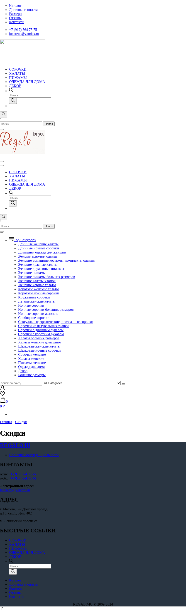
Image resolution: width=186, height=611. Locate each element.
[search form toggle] (3, 114)
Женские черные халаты (37, 285)
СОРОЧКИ (18, 69)
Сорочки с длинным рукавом (41, 330)
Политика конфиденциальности (34, 455)
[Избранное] (2, 395)
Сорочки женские (32, 354)
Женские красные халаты (37, 264)
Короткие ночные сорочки (38, 293)
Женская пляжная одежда (37, 256)
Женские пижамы (32, 273)
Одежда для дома (31, 367)
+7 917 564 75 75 (23, 474)
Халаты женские (31, 358)
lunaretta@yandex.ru (24, 34)
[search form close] (2, 129)
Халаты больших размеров (38, 338)
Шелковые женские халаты (39, 346)
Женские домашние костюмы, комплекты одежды (56, 260)
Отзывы (15, 18)
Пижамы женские (32, 363)
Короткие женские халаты (38, 289)
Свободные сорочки (33, 318)
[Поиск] (13, 101)
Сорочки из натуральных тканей (43, 326)
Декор (22, 371)
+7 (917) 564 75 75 (23, 30)
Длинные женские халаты (38, 244)
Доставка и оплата (23, 10)
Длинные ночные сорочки (38, 248)
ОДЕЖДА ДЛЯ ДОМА (27, 82)
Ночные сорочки (31, 305)
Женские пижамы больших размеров (46, 277)
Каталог (15, 5)
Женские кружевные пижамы (41, 269)
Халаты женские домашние (39, 342)
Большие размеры (32, 375)
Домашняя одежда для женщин (42, 252)
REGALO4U (15, 445)
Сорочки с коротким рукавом (41, 334)
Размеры (15, 14)
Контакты (16, 22)
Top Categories (25, 240)
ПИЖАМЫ (18, 77)
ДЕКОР (15, 86)
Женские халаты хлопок (37, 281)
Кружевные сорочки (34, 297)
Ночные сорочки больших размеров (46, 309)
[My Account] (2, 389)
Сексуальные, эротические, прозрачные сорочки (55, 322)
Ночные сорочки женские (38, 313)
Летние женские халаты (36, 301)
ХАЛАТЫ (17, 73)
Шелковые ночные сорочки (39, 350)
